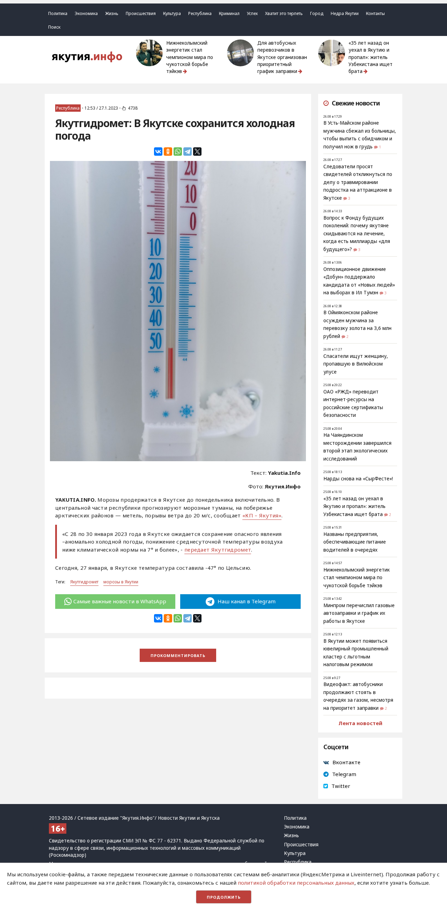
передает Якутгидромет (217, 549)
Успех (252, 13)
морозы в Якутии (120, 582)
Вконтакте (346, 762)
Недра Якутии (345, 13)
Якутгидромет (84, 582)
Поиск (54, 27)
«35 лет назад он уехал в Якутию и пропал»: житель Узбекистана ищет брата (371, 57)
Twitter (340, 785)
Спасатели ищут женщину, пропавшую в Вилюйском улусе (355, 364)
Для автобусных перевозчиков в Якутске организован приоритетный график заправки (282, 57)
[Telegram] (187, 151)
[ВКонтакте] (158, 151)
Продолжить (224, 897)
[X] (197, 151)
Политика (57, 13)
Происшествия (141, 13)
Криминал (229, 13)
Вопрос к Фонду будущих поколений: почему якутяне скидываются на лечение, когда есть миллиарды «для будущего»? (356, 233)
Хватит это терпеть (284, 13)
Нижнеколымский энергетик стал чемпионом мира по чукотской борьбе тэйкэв (189, 57)
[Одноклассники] (168, 151)
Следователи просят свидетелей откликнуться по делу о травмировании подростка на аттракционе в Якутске (357, 182)
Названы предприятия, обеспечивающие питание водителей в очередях (354, 542)
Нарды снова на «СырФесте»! (358, 479)
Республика (200, 13)
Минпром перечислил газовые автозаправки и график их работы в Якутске (359, 613)
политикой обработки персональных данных (296, 882)
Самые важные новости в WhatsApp (119, 601)
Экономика (86, 13)
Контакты (375, 13)
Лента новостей (360, 723)
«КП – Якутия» (261, 515)
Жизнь (111, 13)
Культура (172, 13)
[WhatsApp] (178, 151)
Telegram (344, 774)
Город (316, 13)
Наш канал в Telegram (246, 601)
